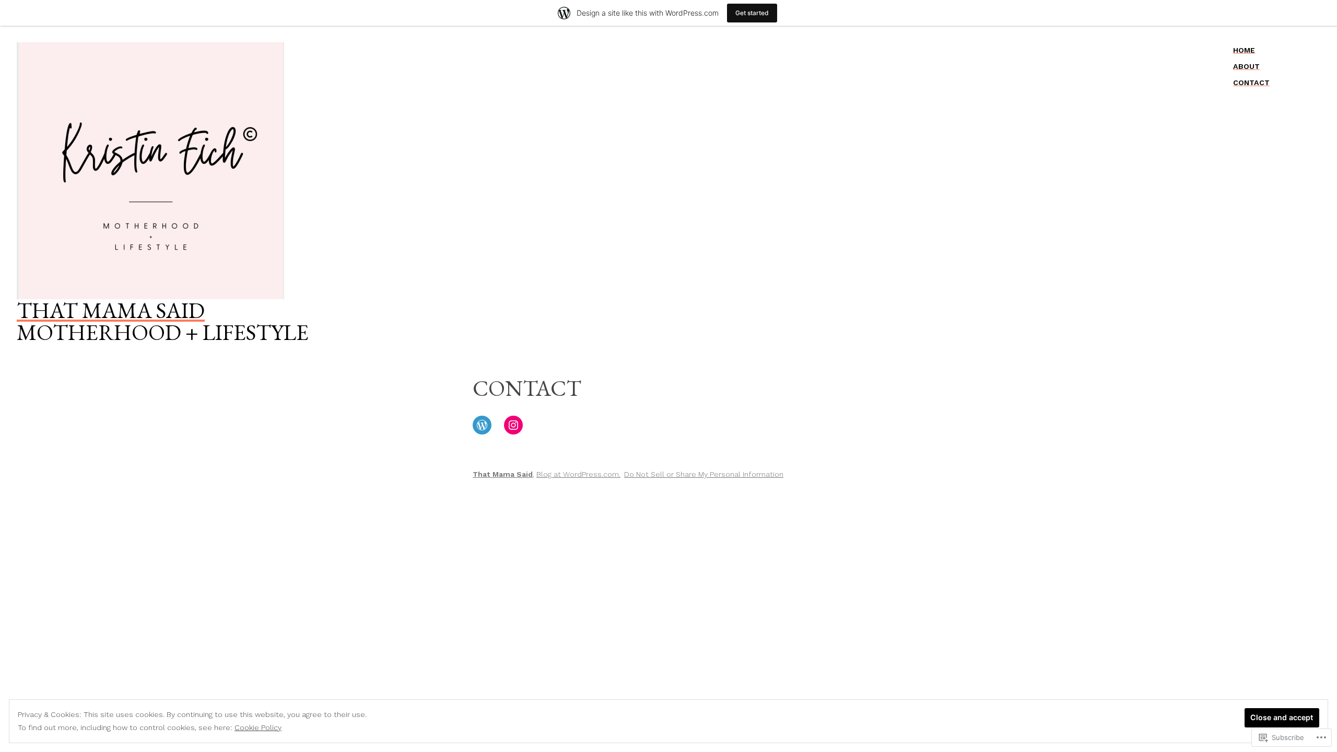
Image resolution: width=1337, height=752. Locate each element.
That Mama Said (111, 310)
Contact (1251, 82)
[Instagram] (513, 425)
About (1246, 66)
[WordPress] (482, 425)
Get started (752, 13)
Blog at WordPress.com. (578, 474)
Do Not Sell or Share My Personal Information (703, 474)
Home (1244, 50)
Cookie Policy (258, 727)
